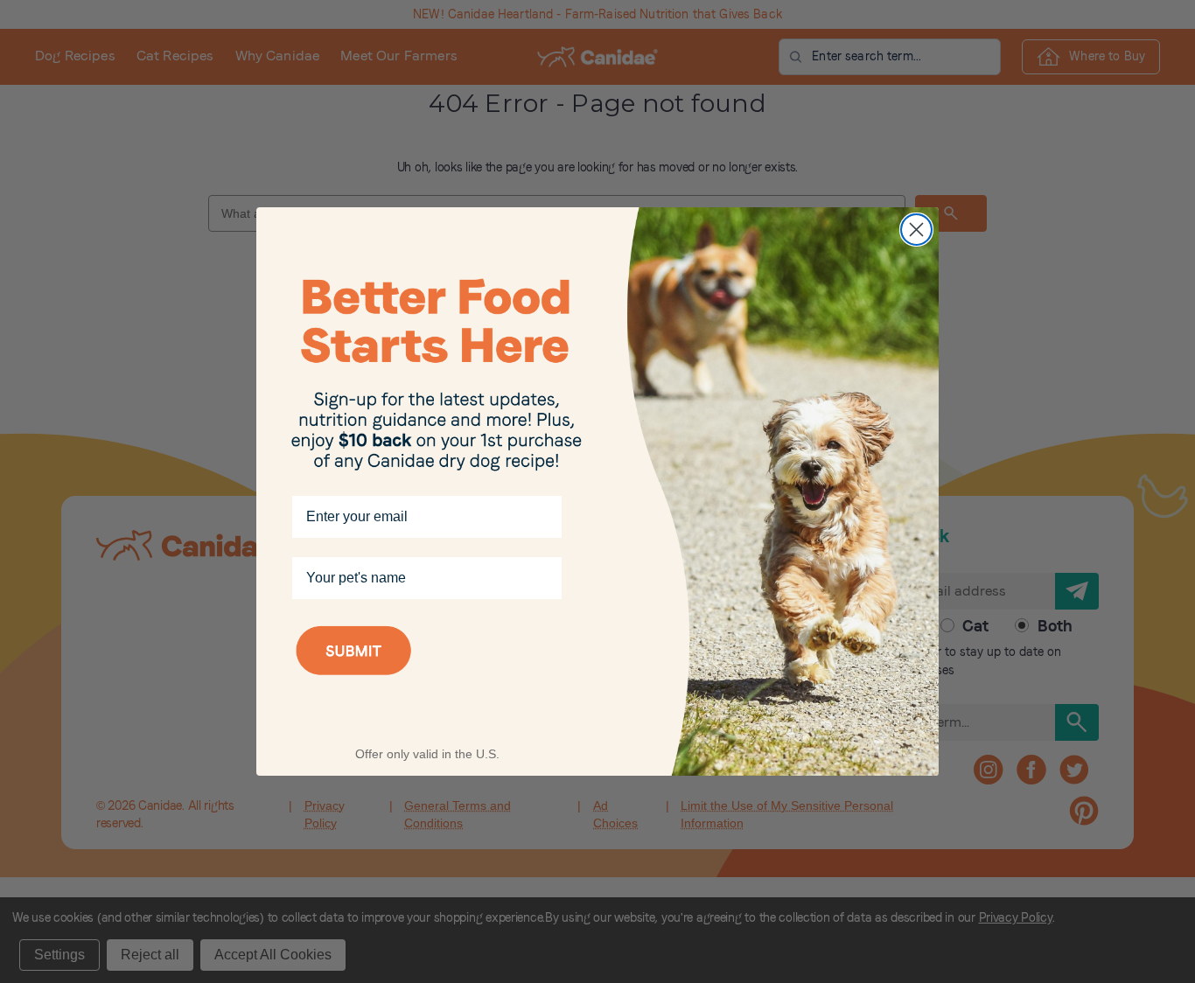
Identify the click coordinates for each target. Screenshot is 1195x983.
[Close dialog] (916, 229)
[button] (427, 673)
